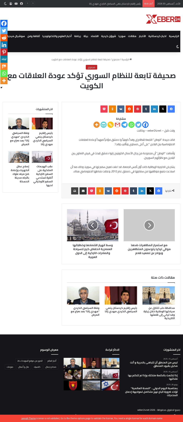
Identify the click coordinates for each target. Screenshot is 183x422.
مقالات (132, 36)
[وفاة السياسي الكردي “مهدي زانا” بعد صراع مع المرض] (83, 295)
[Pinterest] (4, 52)
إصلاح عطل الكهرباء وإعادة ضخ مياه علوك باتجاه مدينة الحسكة (20, 174)
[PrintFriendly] (103, 125)
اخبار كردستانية (157, 36)
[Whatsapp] (131, 125)
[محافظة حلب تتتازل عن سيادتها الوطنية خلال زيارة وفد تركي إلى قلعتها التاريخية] (158, 295)
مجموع (116, 59)
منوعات (10, 367)
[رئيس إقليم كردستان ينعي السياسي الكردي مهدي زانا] (121, 295)
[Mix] (4, 66)
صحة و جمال (50, 367)
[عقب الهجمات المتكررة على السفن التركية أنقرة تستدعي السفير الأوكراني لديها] (42, 157)
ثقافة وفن (33, 36)
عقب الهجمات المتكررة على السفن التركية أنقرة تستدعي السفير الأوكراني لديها (43, 175)
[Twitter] (138, 125)
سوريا (121, 36)
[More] (96, 125)
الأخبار (142, 36)
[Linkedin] (4, 44)
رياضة (77, 36)
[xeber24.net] (163, 19)
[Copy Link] (110, 125)
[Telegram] (124, 125)
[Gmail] (117, 125)
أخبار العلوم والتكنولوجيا (57, 36)
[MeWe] (4, 59)
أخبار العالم (52, 361)
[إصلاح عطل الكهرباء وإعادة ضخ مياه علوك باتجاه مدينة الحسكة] (18, 157)
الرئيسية (174, 36)
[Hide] (1, 87)
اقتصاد (95, 36)
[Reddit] (4, 37)
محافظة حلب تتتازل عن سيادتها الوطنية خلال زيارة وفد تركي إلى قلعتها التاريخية (159, 313)
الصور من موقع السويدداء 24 (30, 361)
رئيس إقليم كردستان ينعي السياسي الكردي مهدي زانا (121, 310)
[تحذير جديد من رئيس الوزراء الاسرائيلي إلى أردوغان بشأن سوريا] (110, 386)
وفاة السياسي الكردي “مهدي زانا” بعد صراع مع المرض (85, 311)
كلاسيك (37, 367)
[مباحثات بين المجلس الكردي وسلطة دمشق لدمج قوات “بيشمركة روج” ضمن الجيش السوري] (72, 386)
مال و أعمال (23, 367)
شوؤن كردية (108, 36)
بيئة (85, 36)
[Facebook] (145, 125)
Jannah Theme (28, 418)
